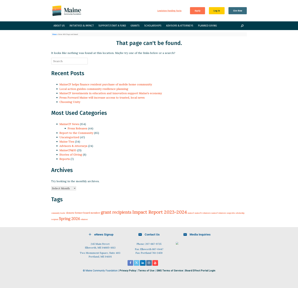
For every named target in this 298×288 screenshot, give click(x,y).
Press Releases (77, 128)
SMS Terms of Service (169, 270)
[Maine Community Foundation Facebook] (130, 263)
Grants (135, 25)
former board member (87, 212)
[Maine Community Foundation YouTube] (155, 263)
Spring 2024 (69, 218)
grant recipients (116, 212)
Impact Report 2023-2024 (159, 212)
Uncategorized (69, 137)
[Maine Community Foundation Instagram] (149, 263)
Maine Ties (66, 141)
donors (70, 212)
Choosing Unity (69, 102)
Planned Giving (207, 25)
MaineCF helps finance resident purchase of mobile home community (105, 84)
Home (54, 34)
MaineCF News (69, 124)
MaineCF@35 (67, 150)
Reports (64, 159)
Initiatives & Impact (81, 25)
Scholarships (152, 25)
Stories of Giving (70, 154)
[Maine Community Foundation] (66, 11)
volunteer (84, 219)
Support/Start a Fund (112, 25)
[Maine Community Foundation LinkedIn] (143, 263)
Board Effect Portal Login (200, 270)
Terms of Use (146, 270)
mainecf (191, 213)
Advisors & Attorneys (179, 25)
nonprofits (231, 213)
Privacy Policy (128, 270)
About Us (59, 25)
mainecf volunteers (218, 213)
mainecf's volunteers (203, 213)
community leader (58, 213)
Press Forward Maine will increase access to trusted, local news (102, 97)
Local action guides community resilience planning (93, 89)
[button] (242, 25)
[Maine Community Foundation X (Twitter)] (136, 263)
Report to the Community (76, 133)
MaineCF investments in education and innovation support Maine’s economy (110, 93)
